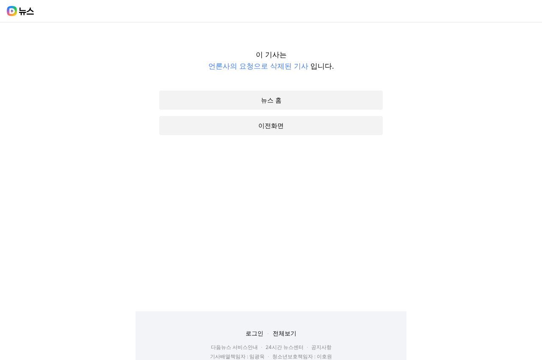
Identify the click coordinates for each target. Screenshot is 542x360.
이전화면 (271, 126)
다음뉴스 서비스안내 (234, 347)
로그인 (254, 333)
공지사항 (321, 347)
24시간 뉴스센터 (284, 347)
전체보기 (284, 333)
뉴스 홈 (271, 100)
